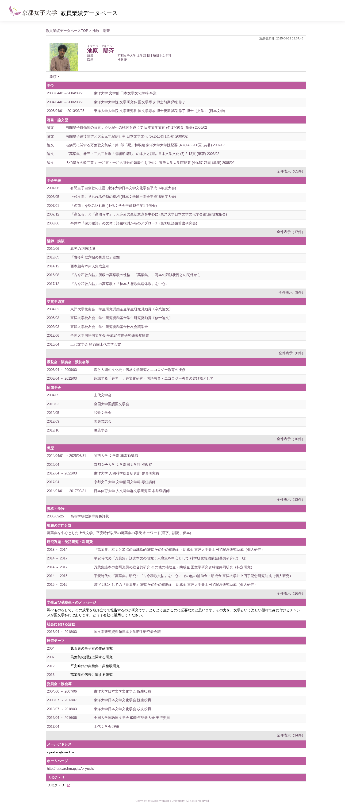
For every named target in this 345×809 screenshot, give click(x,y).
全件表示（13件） (291, 499)
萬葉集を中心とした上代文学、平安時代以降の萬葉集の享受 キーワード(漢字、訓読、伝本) (119, 533)
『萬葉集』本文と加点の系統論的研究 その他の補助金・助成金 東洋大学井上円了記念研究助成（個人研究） (179, 549)
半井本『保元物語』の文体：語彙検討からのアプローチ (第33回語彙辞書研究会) (133, 223)
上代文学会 (102, 395)
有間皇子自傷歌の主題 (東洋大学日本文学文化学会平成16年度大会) (123, 188)
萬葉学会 (101, 430)
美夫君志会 (102, 421)
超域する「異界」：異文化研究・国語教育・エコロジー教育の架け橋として (154, 378)
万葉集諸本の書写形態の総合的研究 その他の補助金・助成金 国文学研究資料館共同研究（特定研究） (174, 567)
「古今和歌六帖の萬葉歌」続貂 (95, 257)
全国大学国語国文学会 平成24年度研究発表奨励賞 (109, 335)
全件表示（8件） (292, 292)
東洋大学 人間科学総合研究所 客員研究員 (126, 473)
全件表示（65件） (291, 171)
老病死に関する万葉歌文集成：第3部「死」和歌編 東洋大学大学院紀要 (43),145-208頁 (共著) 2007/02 (145, 145)
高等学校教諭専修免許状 (89, 516)
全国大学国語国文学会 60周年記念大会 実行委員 (132, 718)
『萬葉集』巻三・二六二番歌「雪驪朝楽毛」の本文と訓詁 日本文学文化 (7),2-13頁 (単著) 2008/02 (142, 154)
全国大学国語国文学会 (111, 404)
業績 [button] (53, 77)
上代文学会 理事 (106, 726)
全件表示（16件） (291, 593)
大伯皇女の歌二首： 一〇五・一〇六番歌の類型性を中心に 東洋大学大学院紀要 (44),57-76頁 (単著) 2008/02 (150, 163)
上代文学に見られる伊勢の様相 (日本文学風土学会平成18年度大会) (123, 197)
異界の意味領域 (82, 248)
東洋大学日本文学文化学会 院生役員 (122, 691)
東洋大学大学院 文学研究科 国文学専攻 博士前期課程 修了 (140, 102)
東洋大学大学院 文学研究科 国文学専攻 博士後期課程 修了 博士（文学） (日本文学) (159, 111)
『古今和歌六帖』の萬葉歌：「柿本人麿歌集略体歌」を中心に (119, 284)
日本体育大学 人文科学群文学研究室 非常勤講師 (132, 491)
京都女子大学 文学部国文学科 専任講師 (125, 482)
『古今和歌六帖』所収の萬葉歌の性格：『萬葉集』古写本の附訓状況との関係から (135, 275)
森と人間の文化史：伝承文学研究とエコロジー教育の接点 (139, 370)
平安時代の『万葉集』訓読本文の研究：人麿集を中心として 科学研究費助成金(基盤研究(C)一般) (170, 558)
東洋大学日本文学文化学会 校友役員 (122, 709)
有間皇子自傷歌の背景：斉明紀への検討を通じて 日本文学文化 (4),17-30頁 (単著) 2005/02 (136, 127)
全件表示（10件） (291, 439)
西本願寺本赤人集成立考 (89, 266)
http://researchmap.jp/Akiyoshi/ (70, 768)
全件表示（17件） (291, 232)
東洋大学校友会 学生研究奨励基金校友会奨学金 (109, 327)
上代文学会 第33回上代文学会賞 (95, 344)
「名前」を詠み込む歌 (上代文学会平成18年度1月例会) (113, 206)
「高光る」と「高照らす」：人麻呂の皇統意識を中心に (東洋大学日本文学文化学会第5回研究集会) (148, 214)
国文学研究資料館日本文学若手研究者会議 (127, 632)
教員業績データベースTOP (67, 31)
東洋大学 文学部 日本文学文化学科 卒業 (125, 93)
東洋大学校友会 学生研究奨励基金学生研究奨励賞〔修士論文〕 (121, 318)
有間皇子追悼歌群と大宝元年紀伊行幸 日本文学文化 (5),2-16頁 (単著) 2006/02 (127, 136)
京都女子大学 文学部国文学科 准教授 (123, 464)
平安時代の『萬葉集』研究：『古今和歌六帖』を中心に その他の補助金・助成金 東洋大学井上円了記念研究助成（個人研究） (193, 576)
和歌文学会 (102, 413)
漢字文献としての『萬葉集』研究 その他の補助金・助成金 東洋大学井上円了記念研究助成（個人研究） (176, 584)
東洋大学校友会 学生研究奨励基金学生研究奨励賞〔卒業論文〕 (121, 309)
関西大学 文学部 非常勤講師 (116, 456)
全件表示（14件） (291, 735)
